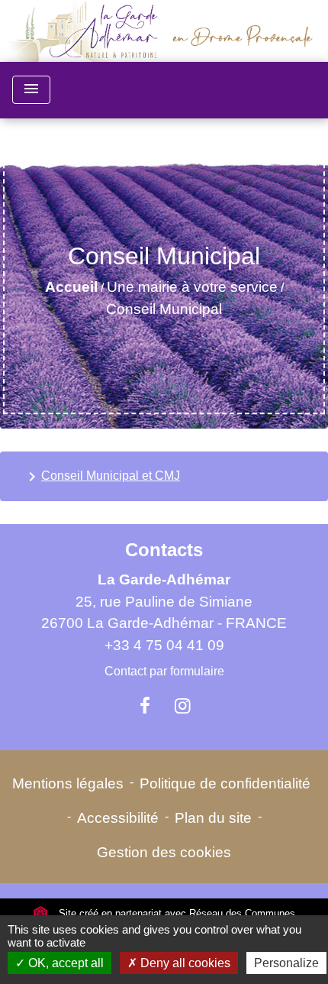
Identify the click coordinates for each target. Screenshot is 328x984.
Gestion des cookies (164, 852)
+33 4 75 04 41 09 (164, 645)
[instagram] (183, 706)
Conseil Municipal (164, 309)
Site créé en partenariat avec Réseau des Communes (175, 913)
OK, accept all (64, 962)
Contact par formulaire (164, 671)
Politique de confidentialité (225, 783)
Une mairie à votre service (192, 287)
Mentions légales (68, 783)
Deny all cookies (183, 962)
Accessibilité (118, 818)
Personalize (286, 962)
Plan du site (213, 818)
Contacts (164, 549)
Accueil (71, 287)
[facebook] (145, 706)
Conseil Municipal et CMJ (101, 477)
